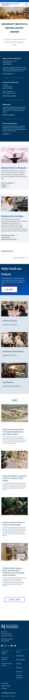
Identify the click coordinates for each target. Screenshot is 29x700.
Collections (6, 237)
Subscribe (5, 134)
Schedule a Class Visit (9, 324)
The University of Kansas (10, 696)
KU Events (19, 668)
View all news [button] (14, 600)
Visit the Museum (7, 183)
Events (4, 187)
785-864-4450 (5, 641)
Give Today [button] (9, 289)
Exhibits (4, 185)
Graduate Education (9, 239)
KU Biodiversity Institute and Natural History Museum (10, 4)
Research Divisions (8, 235)
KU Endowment (20, 660)
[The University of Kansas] (9, 628)
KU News (18, 664)
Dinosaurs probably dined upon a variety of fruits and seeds (13, 523)
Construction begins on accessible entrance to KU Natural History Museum (14, 478)
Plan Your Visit (7, 73)
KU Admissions (20, 656)
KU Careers (19, 672)
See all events (19, 258)
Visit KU (18, 652)
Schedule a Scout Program (11, 386)
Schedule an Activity (9, 355)
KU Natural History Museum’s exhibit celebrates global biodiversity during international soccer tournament (13, 571)
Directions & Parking (9, 96)
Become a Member (8, 115)
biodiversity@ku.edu (7, 639)
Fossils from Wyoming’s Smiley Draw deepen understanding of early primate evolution (12, 431)
